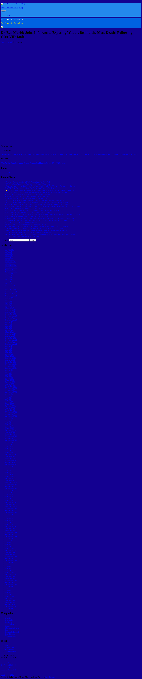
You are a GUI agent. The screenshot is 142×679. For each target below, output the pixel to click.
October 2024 (10, 294)
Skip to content (6, 2)
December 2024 (11, 290)
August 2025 (9, 274)
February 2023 (10, 334)
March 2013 (9, 572)
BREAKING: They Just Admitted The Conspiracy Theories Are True (29, 188)
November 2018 (11, 436)
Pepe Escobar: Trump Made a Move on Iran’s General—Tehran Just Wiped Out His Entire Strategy (40, 234)
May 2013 (9, 568)
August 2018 (9, 442)
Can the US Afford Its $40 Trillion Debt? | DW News (24, 208)
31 (4, 672)
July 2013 (8, 564)
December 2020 (11, 386)
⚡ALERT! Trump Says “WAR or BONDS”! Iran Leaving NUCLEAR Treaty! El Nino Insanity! (39, 190)
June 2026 (9, 254)
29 (15, 670)
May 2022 (9, 352)
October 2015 (10, 510)
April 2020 (9, 402)
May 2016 (9, 496)
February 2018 (10, 454)
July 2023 (8, 324)
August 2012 (9, 586)
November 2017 (11, 460)
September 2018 (11, 440)
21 (13, 667)
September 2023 (11, 320)
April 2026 (9, 258)
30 (2, 672)
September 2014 (11, 536)
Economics (9, 620)
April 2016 (9, 498)
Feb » (12, 675)
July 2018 (8, 444)
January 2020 (10, 408)
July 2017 (8, 468)
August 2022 (9, 346)
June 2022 (9, 350)
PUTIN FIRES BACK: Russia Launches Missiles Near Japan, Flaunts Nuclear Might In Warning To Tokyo (43, 206)
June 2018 (9, 446)
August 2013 (9, 562)
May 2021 (9, 376)
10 (4, 665)
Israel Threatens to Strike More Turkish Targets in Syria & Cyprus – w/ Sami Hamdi (34, 200)
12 (9, 665)
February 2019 (10, 430)
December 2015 (11, 506)
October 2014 (10, 534)
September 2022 (11, 344)
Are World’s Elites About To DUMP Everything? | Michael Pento (28, 232)
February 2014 (10, 550)
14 (13, 665)
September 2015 (11, 512)
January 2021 (10, 384)
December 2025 (11, 266)
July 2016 (8, 492)
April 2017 (9, 474)
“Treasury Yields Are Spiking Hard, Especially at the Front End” (27, 182)
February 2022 (10, 358)
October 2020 (10, 390)
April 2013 (9, 570)
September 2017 (11, 464)
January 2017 (10, 480)
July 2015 (8, 516)
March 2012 (9, 596)
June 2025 (9, 278)
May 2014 (9, 544)
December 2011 (10, 602)
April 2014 (9, 546)
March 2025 (9, 284)
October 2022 (10, 342)
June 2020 (9, 398)
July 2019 (8, 420)
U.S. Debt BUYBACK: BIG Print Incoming (21, 222)
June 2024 (9, 302)
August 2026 (9, 250)
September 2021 (11, 368)
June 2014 (9, 542)
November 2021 (11, 364)
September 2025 (11, 272)
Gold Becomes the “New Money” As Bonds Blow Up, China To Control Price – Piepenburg (37, 204)
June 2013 (9, 566)
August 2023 (9, 322)
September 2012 (11, 584)
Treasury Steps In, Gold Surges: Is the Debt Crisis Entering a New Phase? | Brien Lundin (36, 202)
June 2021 (9, 374)
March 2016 (9, 500)
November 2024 (11, 292)
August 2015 (9, 514)
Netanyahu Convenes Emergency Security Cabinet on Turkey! (27, 198)
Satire (7, 630)
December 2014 (11, 530)
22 (15, 667)
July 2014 (8, 540)
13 (11, 665)
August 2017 (9, 466)
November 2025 (11, 268)
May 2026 (9, 256)
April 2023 (9, 330)
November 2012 (11, 580)
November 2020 (11, 388)
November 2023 (11, 316)
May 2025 (9, 280)
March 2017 (9, 476)
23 (2, 670)
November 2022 (11, 340)
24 (4, 670)
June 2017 (9, 470)
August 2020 (9, 394)
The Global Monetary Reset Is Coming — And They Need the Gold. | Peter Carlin (34, 228)
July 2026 (8, 252)
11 (6, 665)
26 (9, 670)
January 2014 (10, 552)
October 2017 (10, 462)
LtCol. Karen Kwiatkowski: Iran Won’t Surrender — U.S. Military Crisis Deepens (34, 210)
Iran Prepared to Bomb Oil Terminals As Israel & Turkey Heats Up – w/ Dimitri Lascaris (36, 192)
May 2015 (9, 520)
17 (4, 667)
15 (15, 665)
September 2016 (11, 488)
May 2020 (9, 400)
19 (9, 667)
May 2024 (9, 304)
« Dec (3, 675)
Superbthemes (50, 677)
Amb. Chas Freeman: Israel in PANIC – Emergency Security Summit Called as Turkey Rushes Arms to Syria (43, 214)
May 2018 (9, 448)
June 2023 (9, 326)
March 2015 (9, 524)
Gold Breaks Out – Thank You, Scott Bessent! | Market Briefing (27, 194)
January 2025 (10, 288)
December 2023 (11, 314)
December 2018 (11, 434)
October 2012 (10, 582)
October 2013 (10, 558)
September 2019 (11, 416)
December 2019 (11, 410)
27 (11, 670)
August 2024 (9, 298)
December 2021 (11, 362)
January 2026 (10, 264)
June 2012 (9, 590)
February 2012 (10, 598)
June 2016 (9, 494)
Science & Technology (13, 632)
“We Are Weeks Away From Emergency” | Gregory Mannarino (27, 184)
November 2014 (11, 532)
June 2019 (9, 422)
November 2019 (11, 412)
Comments (11, 649)
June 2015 (9, 518)
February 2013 (10, 574)
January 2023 (10, 336)
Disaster (8, 618)
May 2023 (9, 328)
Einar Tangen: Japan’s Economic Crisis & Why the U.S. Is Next (27, 216)
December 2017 (11, 458)
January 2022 (10, 360)
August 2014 (9, 538)
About (7, 15)
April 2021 (9, 378)
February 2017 (10, 478)
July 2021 (8, 372)
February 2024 (10, 310)
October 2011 (10, 604)
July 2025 (8, 276)
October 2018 (10, 438)
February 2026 (10, 262)
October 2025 (10, 270)
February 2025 (10, 286)
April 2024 (9, 306)
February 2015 (10, 526)
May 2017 (9, 472)
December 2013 (11, 554)
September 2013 (11, 560)
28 (13, 670)
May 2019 (9, 424)
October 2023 (10, 318)
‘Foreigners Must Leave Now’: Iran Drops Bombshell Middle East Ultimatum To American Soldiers (40, 186)
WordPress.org (10, 651)
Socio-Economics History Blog (12, 8)
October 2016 (10, 486)
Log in (7, 645)
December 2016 (11, 482)
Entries (9, 647)
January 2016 (10, 504)
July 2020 (8, 396)
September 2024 (11, 296)
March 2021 (9, 380)
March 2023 (9, 332)
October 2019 (10, 414)
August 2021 (9, 370)
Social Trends (10, 634)
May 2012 (9, 592)
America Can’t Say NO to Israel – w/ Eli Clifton (22, 236)
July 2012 (8, 588)
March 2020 (9, 404)
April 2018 (9, 450)
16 (2, 667)
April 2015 (9, 522)
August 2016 (9, 490)
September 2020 (11, 392)
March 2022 (9, 356)
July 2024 (8, 300)
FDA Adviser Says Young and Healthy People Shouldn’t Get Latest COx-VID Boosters (33, 163)
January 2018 (10, 456)
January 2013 (10, 576)
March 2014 (9, 548)
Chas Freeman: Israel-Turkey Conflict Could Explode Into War (27, 196)
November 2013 (11, 556)
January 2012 (10, 600)
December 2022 (11, 338)
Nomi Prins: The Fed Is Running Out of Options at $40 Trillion (27, 212)
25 (6, 670)
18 (6, 667)
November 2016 (11, 484)
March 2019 (9, 428)
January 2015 (10, 528)
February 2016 (10, 502)
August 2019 (9, 418)
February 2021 (10, 382)
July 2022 (8, 348)
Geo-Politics (9, 624)
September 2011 (11, 606)
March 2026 (9, 260)
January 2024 (10, 312)
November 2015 (11, 508)
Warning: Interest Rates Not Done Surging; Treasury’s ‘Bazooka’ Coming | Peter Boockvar (37, 230)
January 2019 (10, 432)
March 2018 (9, 452)
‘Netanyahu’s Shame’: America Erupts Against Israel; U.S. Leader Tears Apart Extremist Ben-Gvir (39, 220)
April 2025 (9, 282)
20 (11, 667)
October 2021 (10, 366)
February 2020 (10, 406)
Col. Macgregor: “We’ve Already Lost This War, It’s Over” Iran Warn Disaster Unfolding (36, 226)
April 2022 (9, 354)
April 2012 (9, 594)
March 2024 (9, 308)
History (8, 626)
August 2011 (9, 608)
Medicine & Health (12, 628)
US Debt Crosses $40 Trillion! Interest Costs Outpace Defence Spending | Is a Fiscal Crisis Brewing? (40, 218)
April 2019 (9, 426)
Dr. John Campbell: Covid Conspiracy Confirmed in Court (25, 224)
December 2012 (11, 578)
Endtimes (8, 622)
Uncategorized (10, 636)
